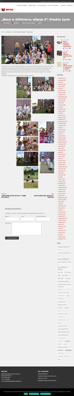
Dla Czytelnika (53, 5)
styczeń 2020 (61, 212)
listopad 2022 (61, 164)
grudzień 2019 (62, 214)
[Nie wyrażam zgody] (72, 393)
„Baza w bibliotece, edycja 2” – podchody (44, 196)
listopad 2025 (61, 94)
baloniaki (59, 249)
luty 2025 (60, 113)
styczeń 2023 (61, 160)
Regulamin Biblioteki (42, 373)
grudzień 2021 (62, 183)
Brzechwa (60, 272)
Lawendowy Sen (62, 301)
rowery (68, 319)
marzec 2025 (61, 111)
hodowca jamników (26, 23)
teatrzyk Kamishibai (62, 326)
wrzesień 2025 (62, 98)
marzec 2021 (61, 195)
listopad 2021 (61, 185)
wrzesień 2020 (62, 199)
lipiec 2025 (61, 103)
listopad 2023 (61, 140)
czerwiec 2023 (62, 150)
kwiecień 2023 (62, 154)
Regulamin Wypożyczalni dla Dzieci (47, 380)
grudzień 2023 (62, 138)
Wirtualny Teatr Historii (63, 347)
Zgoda (25, 393)
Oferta (63, 5)
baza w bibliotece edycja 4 (63, 268)
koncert (68, 295)
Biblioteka (32, 5)
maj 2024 (60, 127)
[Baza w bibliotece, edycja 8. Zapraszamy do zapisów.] (59, 64)
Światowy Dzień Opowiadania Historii (64, 356)
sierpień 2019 (61, 222)
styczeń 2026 (61, 90)
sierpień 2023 (61, 146)
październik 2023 (62, 142)
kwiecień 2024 (62, 129)
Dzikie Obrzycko (67, 272)
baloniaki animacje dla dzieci (64, 253)
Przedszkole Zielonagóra (63, 313)
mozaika (66, 307)
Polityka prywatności (45, 393)
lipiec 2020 (61, 201)
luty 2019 (60, 234)
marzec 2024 (61, 131)
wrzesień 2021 (62, 189)
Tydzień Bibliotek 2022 (63, 329)
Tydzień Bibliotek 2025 (63, 335)
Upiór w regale (60, 341)
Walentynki (60, 344)
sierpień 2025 (61, 101)
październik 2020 (62, 197)
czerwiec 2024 (62, 125)
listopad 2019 (61, 216)
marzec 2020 (61, 208)
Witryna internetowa (41, 216)
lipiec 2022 (61, 173)
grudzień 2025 (62, 92)
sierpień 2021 (61, 191)
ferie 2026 (67, 278)
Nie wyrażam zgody (34, 393)
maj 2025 (60, 107)
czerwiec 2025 (62, 105)
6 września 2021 (7, 23)
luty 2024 (60, 133)
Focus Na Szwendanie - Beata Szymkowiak (64, 285)
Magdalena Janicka (62, 304)
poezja (59, 310)
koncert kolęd (60, 298)
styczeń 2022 (61, 181)
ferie (59, 275)
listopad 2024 (61, 119)
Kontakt (70, 5)
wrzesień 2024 (62, 123)
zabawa (60, 350)
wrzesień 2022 (62, 168)
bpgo (40, 23)
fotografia (59, 289)
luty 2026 (60, 88)
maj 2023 (60, 152)
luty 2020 (60, 210)
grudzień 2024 (62, 117)
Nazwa (7, 216)
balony (59, 255)
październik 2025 (62, 96)
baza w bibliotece (63, 259)
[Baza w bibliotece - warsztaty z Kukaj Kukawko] (59, 41)
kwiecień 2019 (62, 230)
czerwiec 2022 (62, 175)
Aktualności (42, 5)
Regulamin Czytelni (42, 378)
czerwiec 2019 (62, 226)
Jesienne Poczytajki (61, 295)
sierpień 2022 (61, 171)
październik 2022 (62, 166)
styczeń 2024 (61, 136)
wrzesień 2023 (62, 144)
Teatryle (59, 322)
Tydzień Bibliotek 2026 (62, 338)
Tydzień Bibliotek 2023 (63, 332)
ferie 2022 (65, 275)
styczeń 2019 (61, 236)
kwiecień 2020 (62, 206)
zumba (68, 350)
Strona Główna (22, 5)
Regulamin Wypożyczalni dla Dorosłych (47, 376)
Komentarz (8, 223)
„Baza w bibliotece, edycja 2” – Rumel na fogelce (13, 196)
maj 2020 (60, 204)
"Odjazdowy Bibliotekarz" (64, 247)
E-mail (23, 216)
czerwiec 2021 (62, 193)
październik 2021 (62, 187)
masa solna (60, 307)
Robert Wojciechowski (61, 319)
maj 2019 (60, 228)
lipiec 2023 (61, 148)
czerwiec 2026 (62, 80)
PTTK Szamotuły (60, 316)
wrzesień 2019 (62, 220)
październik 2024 (62, 121)
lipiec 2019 (61, 224)
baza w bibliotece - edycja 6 (64, 263)
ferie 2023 (61, 278)
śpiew (59, 359)
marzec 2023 (61, 156)
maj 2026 (60, 82)
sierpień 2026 (61, 78)
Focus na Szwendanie (63, 281)
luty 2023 (60, 158)
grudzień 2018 (62, 239)
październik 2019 (62, 218)
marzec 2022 (61, 179)
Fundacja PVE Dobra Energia (63, 292)
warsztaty (65, 344)
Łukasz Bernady (60, 353)
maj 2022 (60, 177)
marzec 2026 (61, 86)
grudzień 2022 (62, 162)
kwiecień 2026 (62, 84)
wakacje (33, 23)
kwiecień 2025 (62, 109)
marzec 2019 (61, 232)
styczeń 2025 (61, 115)
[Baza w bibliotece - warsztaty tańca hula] (59, 53)
